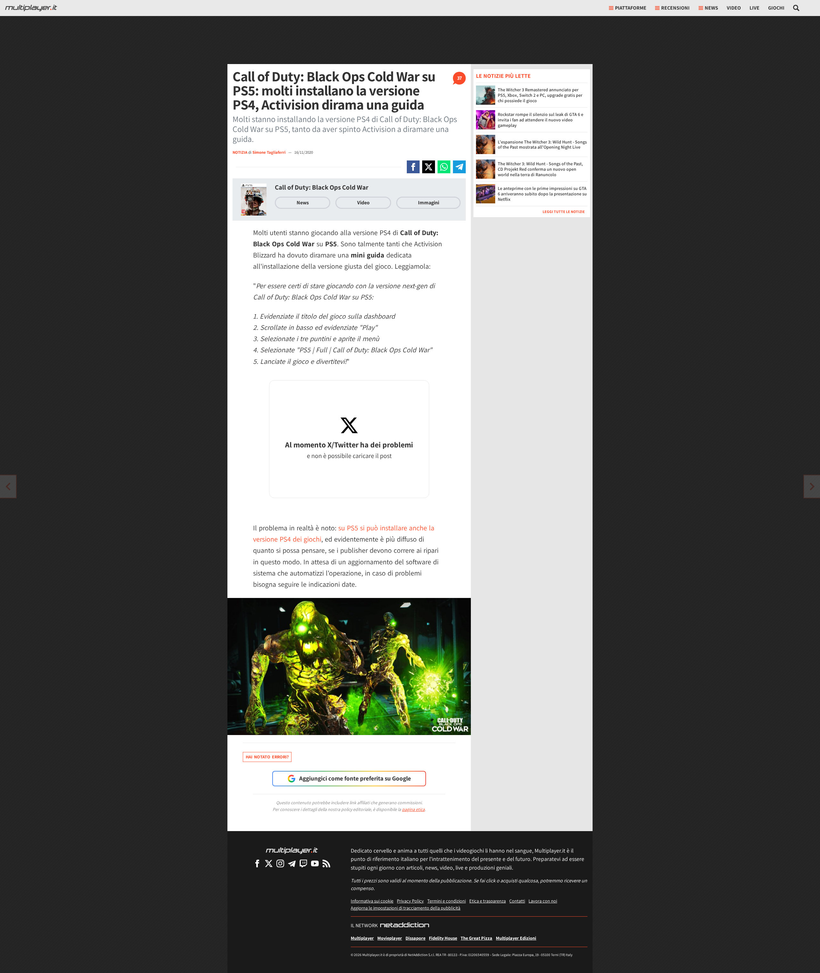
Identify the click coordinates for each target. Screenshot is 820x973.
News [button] (711, 7)
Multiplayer (362, 938)
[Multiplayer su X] (269, 863)
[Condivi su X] (428, 166)
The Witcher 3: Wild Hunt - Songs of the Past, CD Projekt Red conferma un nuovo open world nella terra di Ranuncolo (540, 169)
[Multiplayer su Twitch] (303, 863)
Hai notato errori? (267, 757)
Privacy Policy (410, 901)
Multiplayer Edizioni (516, 938)
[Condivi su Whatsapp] (444, 166)
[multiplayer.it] (292, 850)
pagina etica (413, 809)
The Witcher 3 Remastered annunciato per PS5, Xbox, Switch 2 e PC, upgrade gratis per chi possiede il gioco (540, 95)
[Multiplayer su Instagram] (280, 863)
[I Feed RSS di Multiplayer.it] (326, 863)
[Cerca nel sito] (796, 8)
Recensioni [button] (675, 7)
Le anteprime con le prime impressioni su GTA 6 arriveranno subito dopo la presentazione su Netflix (542, 193)
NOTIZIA (240, 152)
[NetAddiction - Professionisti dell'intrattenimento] (404, 925)
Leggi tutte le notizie (564, 211)
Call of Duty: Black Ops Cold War (321, 187)
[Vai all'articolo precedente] (812, 486)
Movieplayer (389, 938)
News (303, 202)
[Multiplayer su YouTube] (315, 863)
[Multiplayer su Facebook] (257, 863)
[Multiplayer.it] (31, 8)
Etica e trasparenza (487, 901)
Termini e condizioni (446, 901)
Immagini (428, 202)
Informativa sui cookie (372, 901)
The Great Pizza (476, 938)
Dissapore (415, 938)
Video (734, 7)
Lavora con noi (543, 901)
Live (754, 7)
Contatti (517, 901)
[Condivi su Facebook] (413, 166)
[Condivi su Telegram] (459, 166)
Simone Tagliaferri (269, 152)
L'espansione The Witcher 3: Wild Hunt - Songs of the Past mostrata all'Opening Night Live (542, 144)
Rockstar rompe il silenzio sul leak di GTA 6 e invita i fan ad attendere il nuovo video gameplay (540, 119)
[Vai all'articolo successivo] (8, 486)
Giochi (776, 7)
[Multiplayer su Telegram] (292, 863)
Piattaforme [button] (630, 7)
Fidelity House (443, 938)
